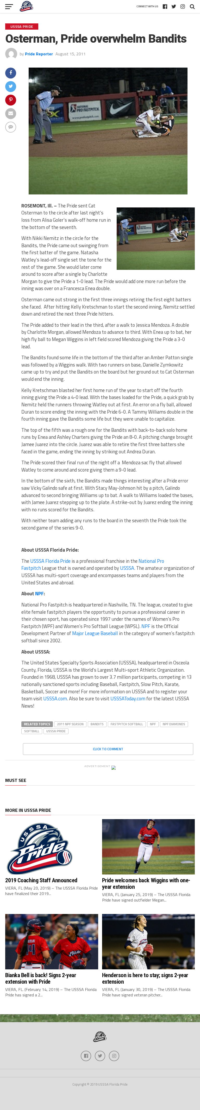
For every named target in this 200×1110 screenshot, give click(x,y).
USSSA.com (55, 698)
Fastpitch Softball (127, 724)
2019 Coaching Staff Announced (41, 880)
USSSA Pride (56, 731)
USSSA (127, 568)
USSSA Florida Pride (50, 561)
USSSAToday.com (127, 698)
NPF (39, 593)
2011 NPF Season (70, 724)
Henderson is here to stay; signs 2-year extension (145, 978)
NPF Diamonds (174, 724)
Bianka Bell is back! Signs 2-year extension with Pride (40, 978)
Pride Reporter (39, 54)
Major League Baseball (95, 633)
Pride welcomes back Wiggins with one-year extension (146, 883)
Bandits (97, 724)
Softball (31, 731)
